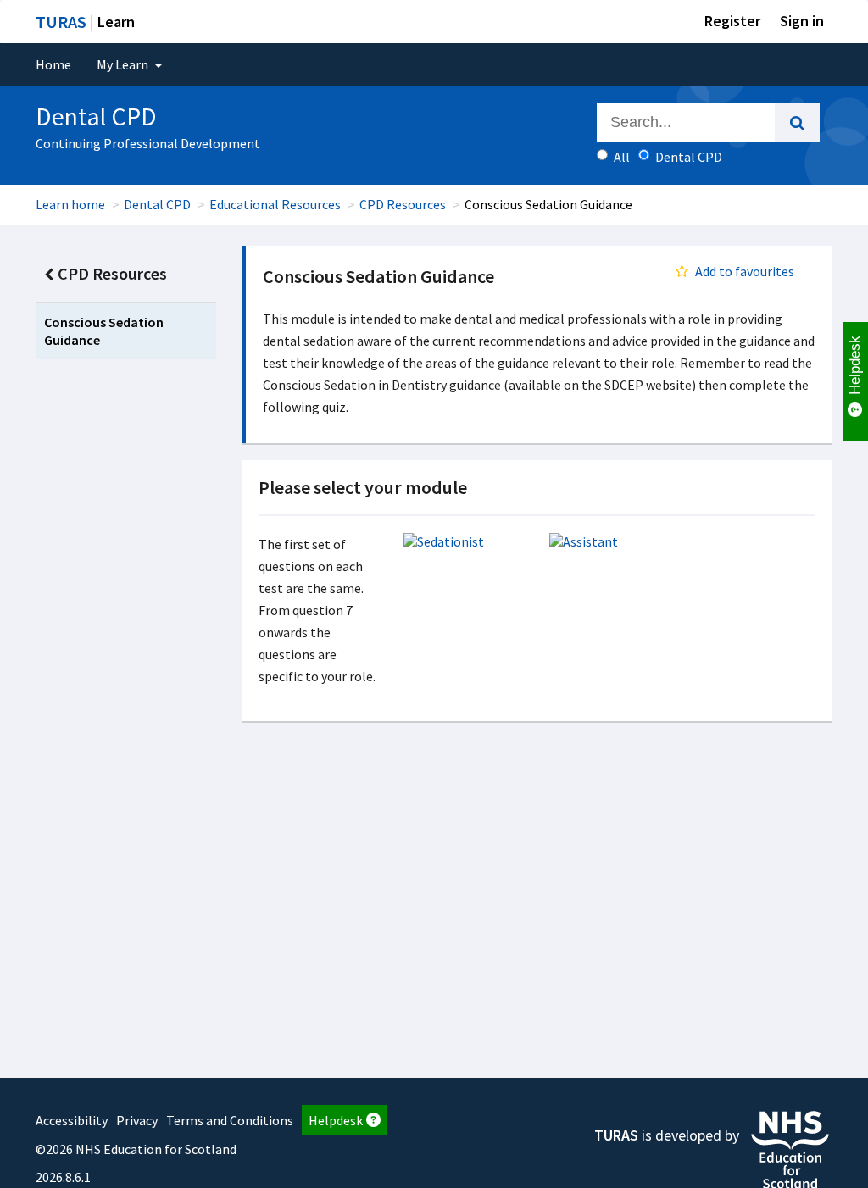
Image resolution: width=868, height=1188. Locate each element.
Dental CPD (157, 204)
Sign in (802, 21)
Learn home (70, 204)
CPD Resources (402, 204)
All (622, 156)
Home (53, 64)
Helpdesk (336, 1120)
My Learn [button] (124, 64)
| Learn (85, 21)
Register (732, 21)
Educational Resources (275, 204)
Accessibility (72, 1120)
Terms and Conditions (229, 1120)
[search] (797, 122)
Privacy (137, 1120)
